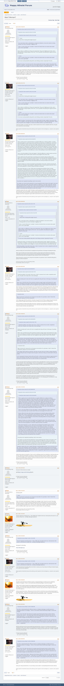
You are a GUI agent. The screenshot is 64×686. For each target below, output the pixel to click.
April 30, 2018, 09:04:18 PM (20, 266)
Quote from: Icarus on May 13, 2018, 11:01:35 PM (26, 538)
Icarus (7, 513)
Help (50, 684)
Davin (7, 83)
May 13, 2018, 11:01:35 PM (20, 513)
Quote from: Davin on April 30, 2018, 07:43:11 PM (26, 203)
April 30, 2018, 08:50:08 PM (20, 201)
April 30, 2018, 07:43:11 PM (20, 83)
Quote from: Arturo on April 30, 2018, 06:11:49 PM (27, 32)
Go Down (6, 23)
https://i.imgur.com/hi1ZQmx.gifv (24, 472)
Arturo (8, 27)
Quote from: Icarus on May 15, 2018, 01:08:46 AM (26, 606)
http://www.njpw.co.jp (20, 547)
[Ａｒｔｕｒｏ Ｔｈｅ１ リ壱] (5, 44)
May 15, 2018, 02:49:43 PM (20, 638)
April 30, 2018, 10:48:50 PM (20, 313)
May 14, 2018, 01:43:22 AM (20, 535)
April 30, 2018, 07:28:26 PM (20, 26)
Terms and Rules (54, 684)
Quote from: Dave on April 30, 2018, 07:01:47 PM (26, 29)
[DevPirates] (5, 97)
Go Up (5, 672)
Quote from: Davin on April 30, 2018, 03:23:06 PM (27, 139)
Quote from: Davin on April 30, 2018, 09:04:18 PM (26, 316)
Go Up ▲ (59, 684)
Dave (7, 201)
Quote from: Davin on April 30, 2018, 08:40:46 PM (26, 389)
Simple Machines (11, 684)
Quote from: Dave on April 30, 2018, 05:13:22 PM (27, 35)
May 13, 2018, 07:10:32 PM (20, 490)
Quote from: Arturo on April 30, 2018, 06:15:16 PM (26, 136)
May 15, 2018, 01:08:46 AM (20, 579)
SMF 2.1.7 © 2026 (6, 684)
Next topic (57, 20)
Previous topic (51, 20)
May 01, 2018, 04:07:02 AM (20, 467)
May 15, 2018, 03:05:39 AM (20, 604)
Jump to (43, 677)
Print (58, 23)
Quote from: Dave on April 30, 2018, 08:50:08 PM (26, 268)
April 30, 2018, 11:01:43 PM (20, 386)
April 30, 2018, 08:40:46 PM (20, 133)
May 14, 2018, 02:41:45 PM (20, 558)
